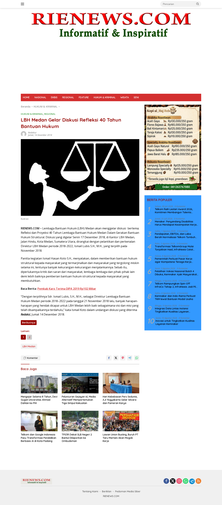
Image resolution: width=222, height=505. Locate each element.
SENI (136, 97)
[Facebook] (166, 481)
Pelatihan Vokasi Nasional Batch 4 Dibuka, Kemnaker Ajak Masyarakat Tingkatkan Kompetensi (176, 273)
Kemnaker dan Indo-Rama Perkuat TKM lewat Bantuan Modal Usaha (175, 297)
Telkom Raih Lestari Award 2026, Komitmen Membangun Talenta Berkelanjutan (174, 210)
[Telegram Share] (129, 357)
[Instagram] (179, 481)
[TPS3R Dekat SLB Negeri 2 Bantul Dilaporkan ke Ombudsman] (80, 421)
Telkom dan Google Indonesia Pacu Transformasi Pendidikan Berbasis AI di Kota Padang (38, 437)
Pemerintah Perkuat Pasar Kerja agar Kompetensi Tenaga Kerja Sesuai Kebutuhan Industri (173, 260)
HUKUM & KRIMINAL (105, 97)
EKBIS (54, 97)
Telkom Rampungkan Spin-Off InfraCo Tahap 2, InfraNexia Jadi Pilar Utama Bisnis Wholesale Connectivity (176, 285)
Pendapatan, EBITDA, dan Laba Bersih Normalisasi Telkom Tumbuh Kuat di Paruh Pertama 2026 (175, 235)
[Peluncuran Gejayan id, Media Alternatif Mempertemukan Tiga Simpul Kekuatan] (80, 383)
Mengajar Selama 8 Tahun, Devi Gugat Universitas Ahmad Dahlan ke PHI (39, 399)
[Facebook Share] (109, 357)
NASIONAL (40, 97)
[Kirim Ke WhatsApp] (136, 357)
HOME (26, 97)
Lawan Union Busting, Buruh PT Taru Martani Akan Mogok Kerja (120, 437)
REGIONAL (68, 97)
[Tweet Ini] (115, 357)
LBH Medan (29, 346)
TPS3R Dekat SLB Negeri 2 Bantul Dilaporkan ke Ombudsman (77, 437)
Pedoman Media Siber (127, 491)
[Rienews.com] (111, 24)
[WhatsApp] (185, 481)
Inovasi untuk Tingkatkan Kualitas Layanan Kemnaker (175, 322)
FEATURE (84, 97)
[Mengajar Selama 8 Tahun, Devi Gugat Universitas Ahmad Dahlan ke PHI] (39, 383)
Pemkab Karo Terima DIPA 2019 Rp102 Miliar (66, 289)
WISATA (124, 97)
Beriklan (106, 491)
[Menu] (23, 4)
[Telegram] (192, 481)
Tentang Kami (90, 491)
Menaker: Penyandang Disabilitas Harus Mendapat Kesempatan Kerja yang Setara (176, 223)
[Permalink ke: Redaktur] (23, 133)
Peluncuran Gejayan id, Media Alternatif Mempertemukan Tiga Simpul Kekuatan (79, 399)
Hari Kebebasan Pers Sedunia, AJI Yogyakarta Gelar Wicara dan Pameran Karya (120, 399)
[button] (197, 4)
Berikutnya (28, 322)
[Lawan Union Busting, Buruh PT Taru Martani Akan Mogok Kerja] (121, 421)
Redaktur (32, 132)
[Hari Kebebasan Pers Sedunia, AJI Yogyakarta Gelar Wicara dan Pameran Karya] (121, 383)
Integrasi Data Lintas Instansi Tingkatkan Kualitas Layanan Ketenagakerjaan (172, 310)
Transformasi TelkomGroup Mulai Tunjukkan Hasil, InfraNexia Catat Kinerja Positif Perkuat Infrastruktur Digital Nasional (175, 248)
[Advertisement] (111, 67)
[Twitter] (173, 481)
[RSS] (198, 481)
